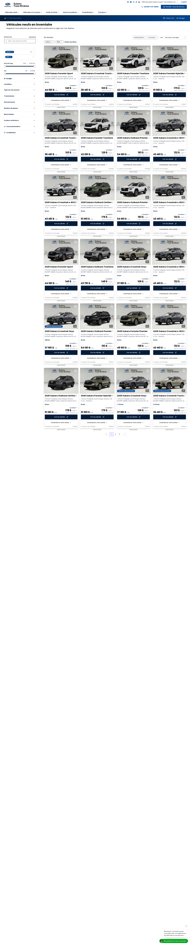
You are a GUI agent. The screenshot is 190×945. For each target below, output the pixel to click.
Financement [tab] (139, 37)
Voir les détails (59, 95)
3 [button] (119, 434)
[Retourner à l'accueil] (5, 18)
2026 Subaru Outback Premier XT (134, 138)
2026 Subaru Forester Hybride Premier (100, 395)
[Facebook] (128, 2)
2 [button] (115, 434)
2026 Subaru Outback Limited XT (98, 202)
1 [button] (111, 434)
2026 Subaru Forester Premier (132, 331)
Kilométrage (8, 63)
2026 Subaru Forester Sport (59, 73)
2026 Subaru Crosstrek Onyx (131, 267)
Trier (161, 37)
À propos (102, 12)
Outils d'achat (51, 12)
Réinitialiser (32, 37)
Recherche (8, 37)
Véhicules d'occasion (31, 12)
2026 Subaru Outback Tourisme (97, 267)
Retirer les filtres (70, 42)
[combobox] (20, 52)
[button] (31, 52)
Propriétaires (87, 12)
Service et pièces (70, 12)
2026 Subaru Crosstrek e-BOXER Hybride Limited (69, 202)
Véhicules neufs (11, 12)
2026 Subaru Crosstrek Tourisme (98, 73)
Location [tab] (152, 37)
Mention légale (61, 107)
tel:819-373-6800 (151, 7)
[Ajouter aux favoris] (75, 48)
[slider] (5, 66)
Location (73, 86)
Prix (5, 71)
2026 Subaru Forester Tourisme (133, 73)
